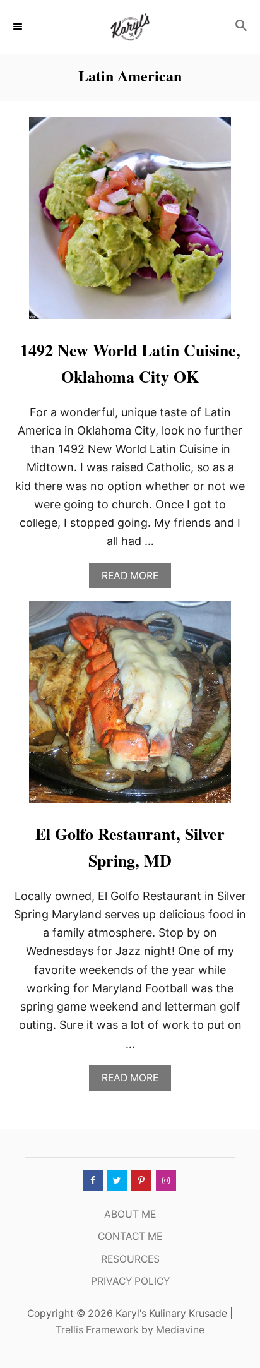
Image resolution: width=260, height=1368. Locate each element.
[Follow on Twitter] (115, 1180)
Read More (134, 579)
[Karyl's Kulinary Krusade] (130, 27)
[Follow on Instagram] (165, 1180)
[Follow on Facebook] (91, 1180)
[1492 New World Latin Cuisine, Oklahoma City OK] (130, 223)
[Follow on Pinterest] (140, 1180)
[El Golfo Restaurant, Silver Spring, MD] (130, 707)
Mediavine (180, 1330)
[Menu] (19, 26)
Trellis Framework (97, 1330)
